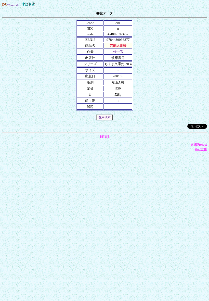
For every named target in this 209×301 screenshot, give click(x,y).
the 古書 (201, 149)
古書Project (199, 144)
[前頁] (104, 137)
